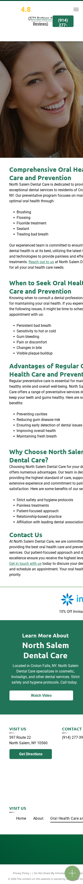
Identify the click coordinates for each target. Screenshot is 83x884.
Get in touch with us (25, 563)
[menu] (76, 9)
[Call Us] (72, 875)
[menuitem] (21, 818)
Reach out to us (41, 262)
